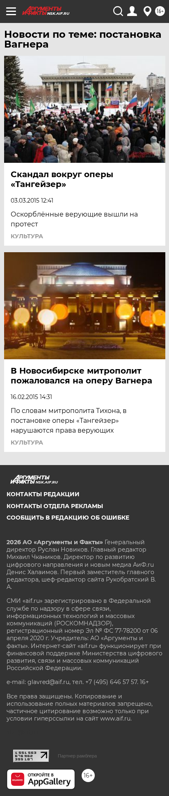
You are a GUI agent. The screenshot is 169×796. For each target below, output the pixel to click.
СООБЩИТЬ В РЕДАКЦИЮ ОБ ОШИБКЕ (68, 517)
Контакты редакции (43, 494)
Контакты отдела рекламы (55, 506)
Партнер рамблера (77, 755)
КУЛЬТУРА (27, 236)
